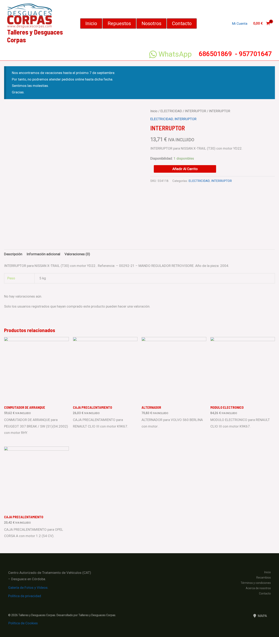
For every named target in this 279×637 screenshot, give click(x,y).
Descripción (13, 254)
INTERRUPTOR (195, 111)
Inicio (153, 111)
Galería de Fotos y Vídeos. (28, 588)
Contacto (265, 593)
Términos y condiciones (256, 582)
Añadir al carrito (185, 169)
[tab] (13, 254)
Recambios (263, 577)
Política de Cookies (23, 623)
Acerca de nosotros (258, 588)
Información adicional (43, 254)
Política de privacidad (24, 596)
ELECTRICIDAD (171, 111)
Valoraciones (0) (77, 254)
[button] (91, 23)
